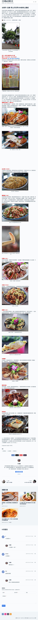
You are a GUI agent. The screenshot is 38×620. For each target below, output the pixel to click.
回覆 (35, 536)
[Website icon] (18, 472)
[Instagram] (5, 614)
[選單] (35, 1)
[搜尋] (33, 1)
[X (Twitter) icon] (20, 472)
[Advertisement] (19, 158)
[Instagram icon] (22, 472)
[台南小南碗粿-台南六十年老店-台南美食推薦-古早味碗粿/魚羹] (10, 512)
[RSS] (11, 614)
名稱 (4, 592)
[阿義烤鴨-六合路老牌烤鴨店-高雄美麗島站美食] (10, 496)
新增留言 (4, 596)
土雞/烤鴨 (13, 20)
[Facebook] (13, 455)
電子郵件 (16, 592)
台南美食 (16, 20)
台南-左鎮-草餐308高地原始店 (13, 58)
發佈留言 (3, 605)
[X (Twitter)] (17, 455)
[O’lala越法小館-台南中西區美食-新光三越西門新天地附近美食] (28, 496)
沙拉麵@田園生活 (7, 1)
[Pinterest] (21, 455)
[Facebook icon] (16, 472)
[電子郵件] (25, 455)
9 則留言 (10, 522)
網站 (27, 592)
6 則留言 (19, 20)
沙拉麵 (10, 544)
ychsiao (6, 553)
